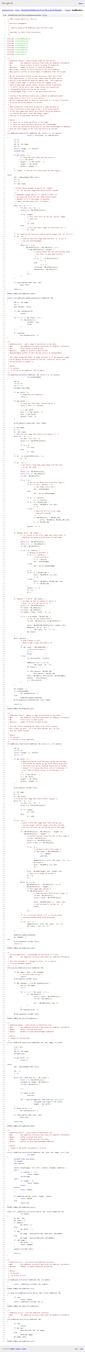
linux (17, 10)
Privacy (18, 1349)
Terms (24, 1349)
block (68, 10)
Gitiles (12, 1349)
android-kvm (7, 10)
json (81, 1349)
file (44, 15)
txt (76, 1349)
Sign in (81, 3)
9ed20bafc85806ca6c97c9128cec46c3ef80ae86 (41, 10)
